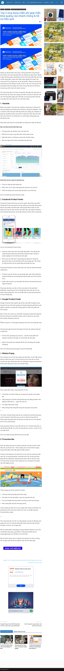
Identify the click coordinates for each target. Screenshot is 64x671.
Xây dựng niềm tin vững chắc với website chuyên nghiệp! (21, 646)
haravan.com (7, 9)
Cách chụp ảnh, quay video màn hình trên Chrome (33, 625)
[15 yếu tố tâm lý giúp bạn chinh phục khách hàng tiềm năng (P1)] (35, 639)
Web (23, 2)
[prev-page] (1, 652)
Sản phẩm (46, 2)
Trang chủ (9, 2)
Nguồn (2, 9)
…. (55, 2)
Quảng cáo (17, 2)
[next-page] (4, 652)
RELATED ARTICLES (6, 631)
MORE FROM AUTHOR (19, 631)
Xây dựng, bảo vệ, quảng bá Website (18, 9)
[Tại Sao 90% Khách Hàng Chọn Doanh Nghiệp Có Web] (6, 639)
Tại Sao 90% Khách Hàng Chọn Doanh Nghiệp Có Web (6, 646)
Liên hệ (52, 2)
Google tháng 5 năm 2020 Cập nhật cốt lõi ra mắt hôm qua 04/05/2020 (10, 625)
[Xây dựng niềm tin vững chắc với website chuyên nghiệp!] (21, 639)
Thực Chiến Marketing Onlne (34, 2)
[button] (62, 2)
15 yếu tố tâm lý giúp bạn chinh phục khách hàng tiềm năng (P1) (35, 646)
